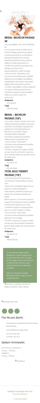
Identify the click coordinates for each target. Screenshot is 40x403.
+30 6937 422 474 (12, 337)
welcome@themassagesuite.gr (17, 330)
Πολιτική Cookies (21, 399)
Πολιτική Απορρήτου (20, 394)
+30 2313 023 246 (12, 334)
